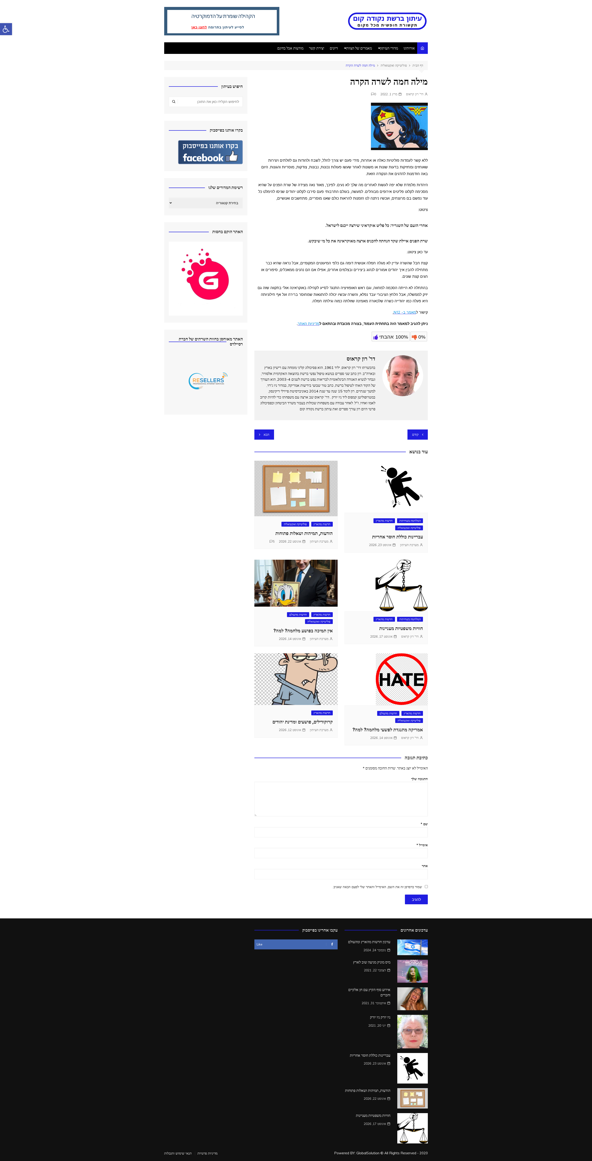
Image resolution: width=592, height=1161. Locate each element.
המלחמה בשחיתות (410, 520)
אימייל (422, 845)
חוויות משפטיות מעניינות (401, 628)
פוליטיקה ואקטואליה (409, 528)
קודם (415, 434)
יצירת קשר (316, 48)
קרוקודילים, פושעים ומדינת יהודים (302, 722)
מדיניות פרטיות (207, 1153)
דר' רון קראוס (414, 94)
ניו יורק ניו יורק (380, 1017)
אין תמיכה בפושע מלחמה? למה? (303, 630)
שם (424, 824)
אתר (425, 866)
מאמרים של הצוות (359, 48)
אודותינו (409, 48)
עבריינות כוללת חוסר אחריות (397, 537)
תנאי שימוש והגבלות (178, 1153)
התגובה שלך (419, 779)
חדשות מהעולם (298, 614)
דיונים (334, 48)
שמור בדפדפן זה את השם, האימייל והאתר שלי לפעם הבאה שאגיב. (377, 887)
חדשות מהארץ (384, 520)
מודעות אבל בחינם (290, 48)
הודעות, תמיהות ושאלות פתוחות (304, 533)
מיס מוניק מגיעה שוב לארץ (371, 962)
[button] (6, 29)
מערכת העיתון (409, 545)
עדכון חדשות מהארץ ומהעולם (369, 942)
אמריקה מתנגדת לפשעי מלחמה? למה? (387, 729)
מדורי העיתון (389, 48)
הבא (266, 434)
